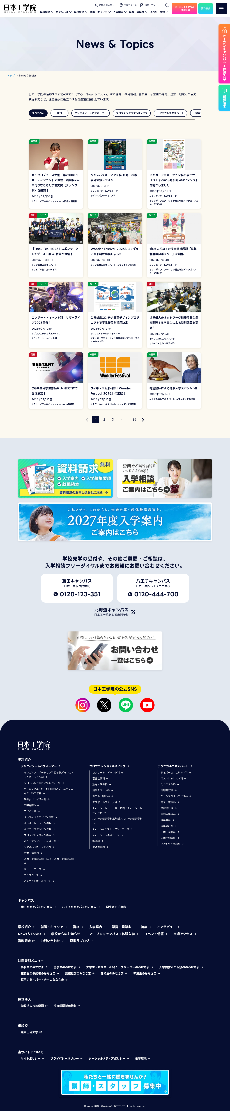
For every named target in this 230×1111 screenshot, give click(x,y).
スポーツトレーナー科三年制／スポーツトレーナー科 (117, 810)
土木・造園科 (169, 832)
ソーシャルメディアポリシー (107, 1058)
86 (134, 419)
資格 (76, 927)
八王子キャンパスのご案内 (79, 907)
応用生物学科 (169, 838)
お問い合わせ (51, 941)
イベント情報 (157, 12)
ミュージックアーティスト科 (40, 841)
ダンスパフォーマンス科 (38, 847)
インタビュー (167, 927)
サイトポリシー (31, 1058)
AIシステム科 (168, 784)
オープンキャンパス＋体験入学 (113, 934)
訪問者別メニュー (107, 5)
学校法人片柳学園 (33, 1006)
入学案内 (118, 12)
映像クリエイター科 (35, 799)
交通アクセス (130, 5)
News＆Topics (30, 934)
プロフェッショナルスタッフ (108, 766)
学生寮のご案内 (116, 907)
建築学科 (166, 820)
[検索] (167, 5)
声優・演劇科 (32, 853)
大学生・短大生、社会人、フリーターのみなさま (118, 967)
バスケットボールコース (38, 881)
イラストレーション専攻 (38, 823)
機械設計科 (167, 808)
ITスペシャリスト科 (172, 778)
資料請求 (25, 941)
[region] (115, 113)
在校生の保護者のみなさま (38, 973)
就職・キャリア (98, 12)
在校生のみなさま (113, 973)
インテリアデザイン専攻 (38, 829)
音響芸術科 (99, 778)
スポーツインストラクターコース (111, 829)
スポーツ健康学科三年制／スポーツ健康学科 (49, 859)
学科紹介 (45, 12)
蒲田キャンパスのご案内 (37, 907)
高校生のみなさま (33, 967)
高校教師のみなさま (78, 973)
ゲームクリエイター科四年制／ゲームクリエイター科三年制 (48, 791)
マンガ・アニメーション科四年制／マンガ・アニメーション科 (49, 775)
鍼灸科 (96, 841)
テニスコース (32, 875)
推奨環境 (141, 1058)
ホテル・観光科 (101, 796)
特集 (144, 927)
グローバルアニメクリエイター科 (42, 783)
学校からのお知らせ (66, 934)
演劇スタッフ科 (101, 790)
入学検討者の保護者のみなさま (180, 967)
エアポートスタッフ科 (105, 802)
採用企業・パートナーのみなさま (43, 980)
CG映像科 (30, 805)
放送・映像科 (100, 784)
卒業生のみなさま (145, 973)
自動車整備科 (169, 814)
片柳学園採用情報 (66, 1006)
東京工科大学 (30, 1032)
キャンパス (62, 12)
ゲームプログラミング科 (175, 796)
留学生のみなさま (66, 967)
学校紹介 (79, 12)
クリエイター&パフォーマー (39, 766)
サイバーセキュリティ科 (175, 773)
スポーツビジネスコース (106, 835)
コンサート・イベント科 (106, 773)
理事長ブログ (80, 941)
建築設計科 (167, 826)
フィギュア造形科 (171, 844)
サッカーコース (33, 869)
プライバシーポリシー (65, 1058)
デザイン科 (30, 811)
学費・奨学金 (136, 12)
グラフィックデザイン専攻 (39, 817)
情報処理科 (167, 790)
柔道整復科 (99, 847)
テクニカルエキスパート (174, 766)
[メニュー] (221, 8)
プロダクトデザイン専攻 (38, 835)
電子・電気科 (169, 802)
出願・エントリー (153, 5)
